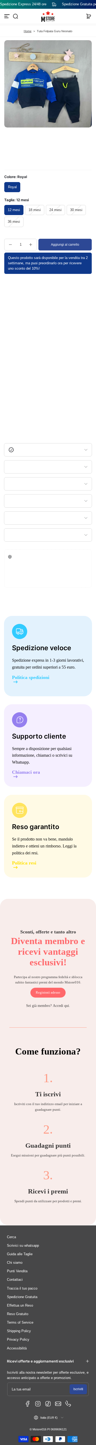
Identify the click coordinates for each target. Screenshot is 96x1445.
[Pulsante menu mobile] (7, 16)
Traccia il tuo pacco (22, 1288)
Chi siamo (14, 1263)
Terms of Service (20, 1322)
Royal (12, 187)
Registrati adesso (48, 992)
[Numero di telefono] (68, 1404)
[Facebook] (28, 1404)
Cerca (11, 1237)
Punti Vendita (17, 1271)
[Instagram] (38, 1404)
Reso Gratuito (17, 1314)
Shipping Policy (19, 1331)
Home (27, 31)
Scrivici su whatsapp (23, 1246)
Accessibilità (17, 1348)
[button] (15, 16)
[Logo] (47, 16)
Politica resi (24, 863)
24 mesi (55, 210)
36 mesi (14, 222)
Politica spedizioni (30, 677)
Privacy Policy (18, 1339)
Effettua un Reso (20, 1305)
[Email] (58, 1404)
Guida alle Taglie (20, 1254)
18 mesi (35, 210)
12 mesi (14, 210)
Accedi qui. (61, 1006)
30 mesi (76, 210)
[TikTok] (48, 1404)
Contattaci (15, 1280)
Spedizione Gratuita (22, 1297)
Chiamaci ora (26, 772)
